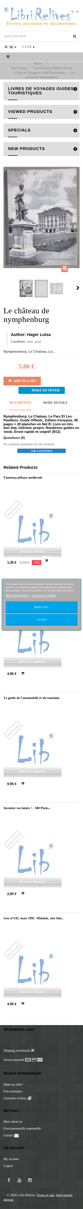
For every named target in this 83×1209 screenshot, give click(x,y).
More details (55, 402)
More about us (12, 1121)
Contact (8, 1135)
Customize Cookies (44, 595)
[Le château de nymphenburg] (26, 288)
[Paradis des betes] (41, 638)
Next (78, 288)
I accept (41, 619)
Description (20, 402)
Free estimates (12, 1091)
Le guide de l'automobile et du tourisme (31, 698)
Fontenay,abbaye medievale (23, 477)
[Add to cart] (46, 560)
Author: (18, 334)
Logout (8, 1166)
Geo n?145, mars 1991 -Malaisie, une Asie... (34, 918)
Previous (4, 288)
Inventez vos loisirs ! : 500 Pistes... (27, 808)
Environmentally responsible (22, 1128)
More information (18, 595)
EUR (26, 47)
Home (38, 63)
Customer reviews (15, 1098)
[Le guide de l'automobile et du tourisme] (41, 748)
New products (26, 148)
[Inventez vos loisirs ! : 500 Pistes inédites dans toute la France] (41, 859)
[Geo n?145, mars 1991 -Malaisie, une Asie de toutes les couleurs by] (41, 969)
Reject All (41, 607)
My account (11, 1159)
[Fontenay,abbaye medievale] (41, 528)
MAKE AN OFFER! (46, 390)
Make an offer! (13, 1084)
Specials (19, 130)
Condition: (18, 341)
